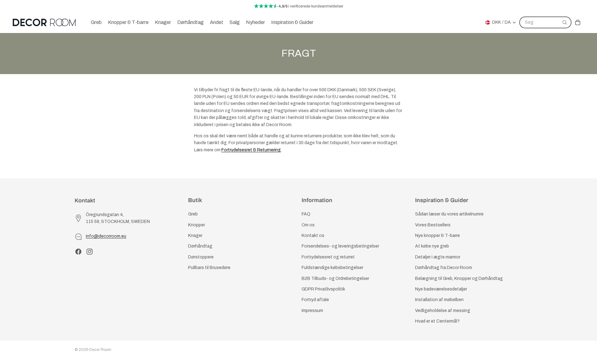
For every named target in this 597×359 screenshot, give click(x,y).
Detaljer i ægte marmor (437, 257)
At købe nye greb (432, 246)
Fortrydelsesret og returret (328, 257)
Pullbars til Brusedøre (209, 267)
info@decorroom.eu (106, 236)
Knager (195, 235)
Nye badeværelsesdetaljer (441, 289)
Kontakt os (313, 235)
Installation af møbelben (439, 300)
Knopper (196, 225)
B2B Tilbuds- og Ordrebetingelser (335, 278)
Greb (193, 214)
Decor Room (100, 349)
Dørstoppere (201, 257)
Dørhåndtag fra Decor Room (443, 267)
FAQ (306, 214)
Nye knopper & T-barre (437, 235)
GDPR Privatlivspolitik (323, 289)
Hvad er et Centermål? (437, 321)
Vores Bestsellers (433, 225)
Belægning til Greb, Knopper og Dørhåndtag (459, 278)
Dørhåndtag (200, 246)
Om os (308, 225)
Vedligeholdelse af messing (442, 310)
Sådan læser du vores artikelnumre (449, 214)
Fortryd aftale (315, 300)
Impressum (312, 310)
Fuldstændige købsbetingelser (332, 267)
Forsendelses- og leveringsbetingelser (340, 246)
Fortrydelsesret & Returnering (251, 150)
